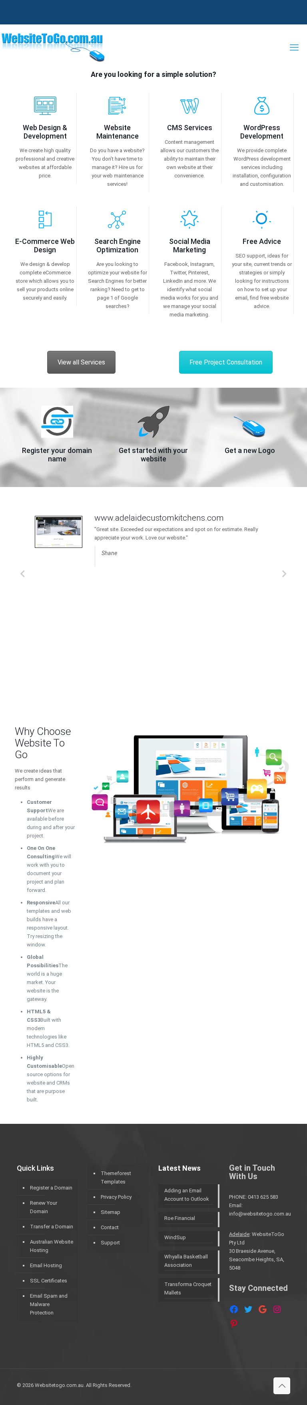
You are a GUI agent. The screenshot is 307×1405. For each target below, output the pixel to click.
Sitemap (110, 1212)
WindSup (175, 1237)
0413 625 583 (263, 1197)
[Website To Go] (52, 47)
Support (110, 1243)
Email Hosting (46, 1265)
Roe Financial (179, 1218)
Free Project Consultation (225, 362)
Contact (110, 1227)
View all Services (81, 362)
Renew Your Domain (43, 1207)
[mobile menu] (294, 47)
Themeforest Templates (116, 1177)
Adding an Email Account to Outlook (186, 1195)
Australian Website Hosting (51, 1246)
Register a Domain (51, 1188)
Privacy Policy (116, 1197)
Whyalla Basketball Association (186, 1261)
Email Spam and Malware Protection (49, 1304)
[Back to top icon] (281, 1385)
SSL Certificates (48, 1281)
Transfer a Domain (51, 1227)
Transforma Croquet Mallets (187, 1288)
